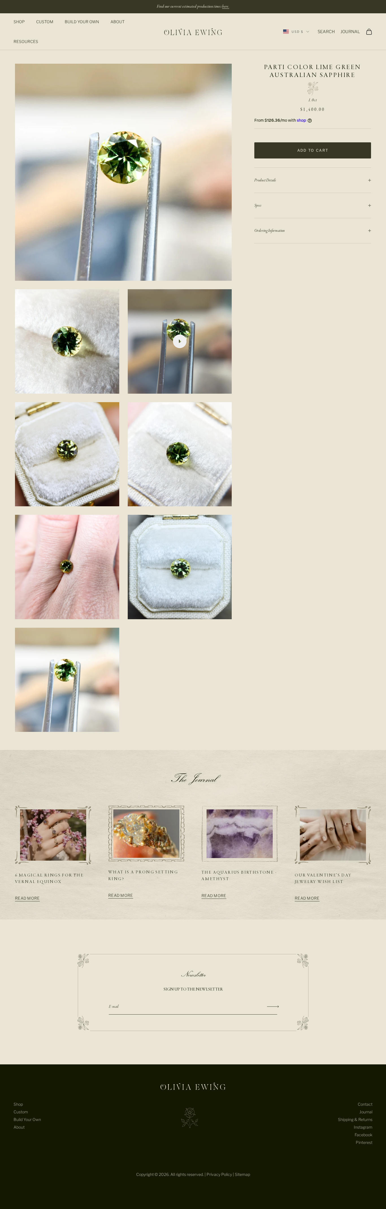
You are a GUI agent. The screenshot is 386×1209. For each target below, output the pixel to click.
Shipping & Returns (355, 1119)
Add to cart (313, 150)
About (117, 21)
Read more (27, 898)
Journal (365, 1111)
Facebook (363, 1134)
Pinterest (364, 1142)
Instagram (363, 1127)
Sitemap (242, 1174)
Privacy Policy (219, 1174)
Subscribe (273, 1006)
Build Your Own (82, 21)
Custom (44, 21)
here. (225, 6)
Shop (19, 21)
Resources (26, 41)
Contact (365, 1104)
